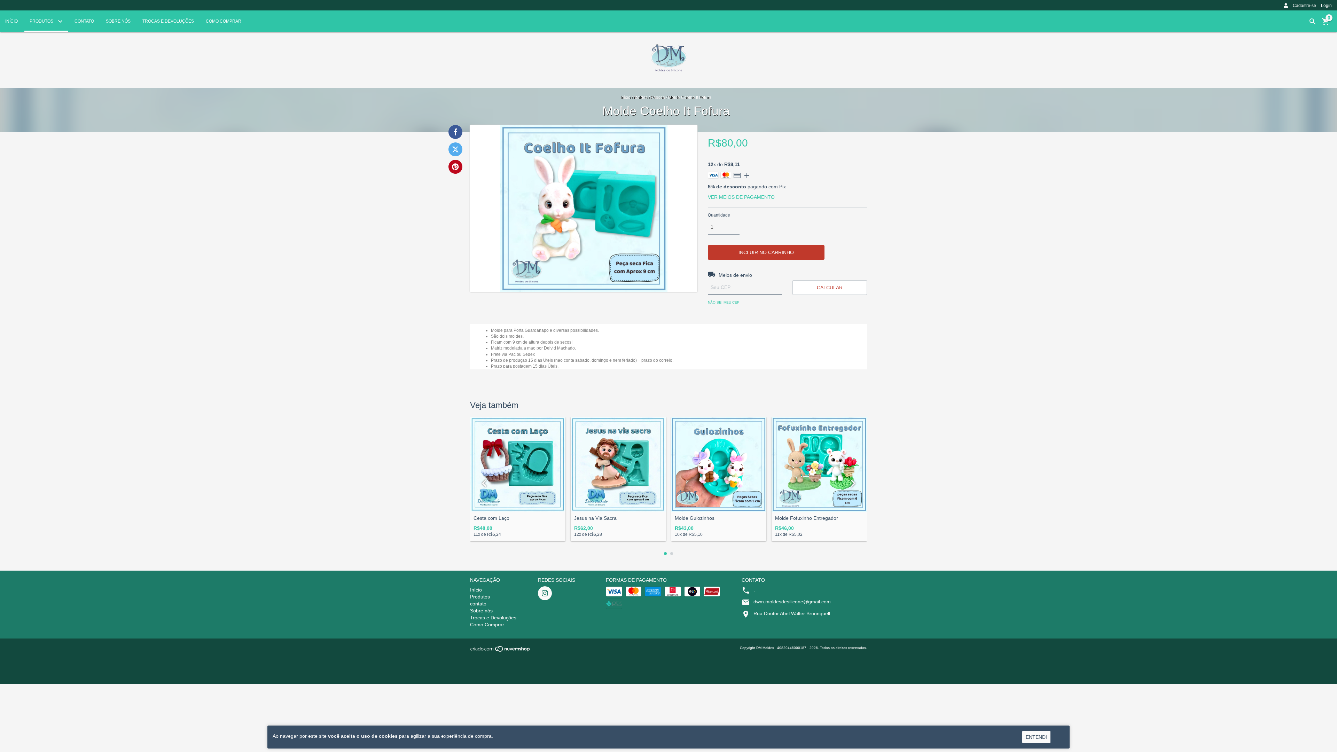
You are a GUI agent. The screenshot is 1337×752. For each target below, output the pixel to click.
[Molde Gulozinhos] (719, 464)
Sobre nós (118, 21)
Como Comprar (223, 21)
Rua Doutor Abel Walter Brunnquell (791, 613)
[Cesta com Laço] (517, 464)
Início (11, 21)
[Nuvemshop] (500, 651)
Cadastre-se (1304, 5)
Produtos (42, 21)
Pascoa (658, 97)
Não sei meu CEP (724, 302)
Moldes (641, 97)
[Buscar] (1313, 22)
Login (1326, 5)
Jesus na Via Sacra (595, 518)
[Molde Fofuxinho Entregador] (819, 464)
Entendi (1036, 737)
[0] (1326, 24)
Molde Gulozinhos (694, 518)
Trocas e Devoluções (168, 21)
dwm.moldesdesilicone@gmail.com (792, 601)
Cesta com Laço (491, 518)
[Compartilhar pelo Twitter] (455, 149)
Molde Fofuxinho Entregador (806, 518)
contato (84, 21)
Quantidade (719, 215)
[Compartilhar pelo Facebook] (455, 132)
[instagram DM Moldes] (545, 593)
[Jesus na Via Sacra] (618, 464)
